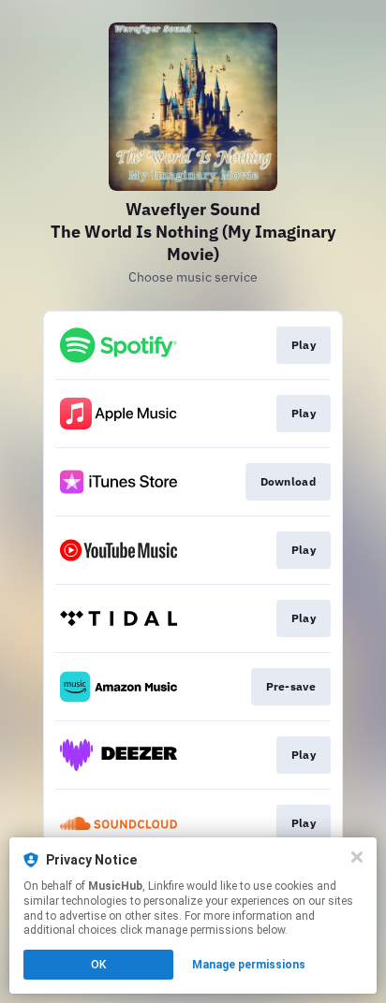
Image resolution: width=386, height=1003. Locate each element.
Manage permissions (248, 964)
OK (98, 964)
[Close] (357, 857)
